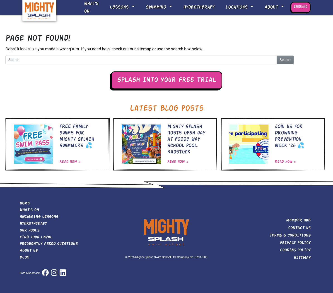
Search (285, 60)
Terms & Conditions (290, 235)
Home (25, 203)
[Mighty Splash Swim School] (39, 10)
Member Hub (298, 220)
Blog (24, 257)
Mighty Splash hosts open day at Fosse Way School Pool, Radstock (186, 139)
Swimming (157, 7)
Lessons (120, 7)
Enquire (301, 6)
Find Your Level (36, 237)
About (272, 7)
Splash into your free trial (166, 80)
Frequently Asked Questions (49, 244)
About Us (29, 250)
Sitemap (302, 257)
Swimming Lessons (39, 217)
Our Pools (29, 230)
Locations (237, 7)
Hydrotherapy (198, 7)
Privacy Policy (295, 243)
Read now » (69, 162)
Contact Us (299, 228)
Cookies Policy (295, 250)
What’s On (91, 8)
